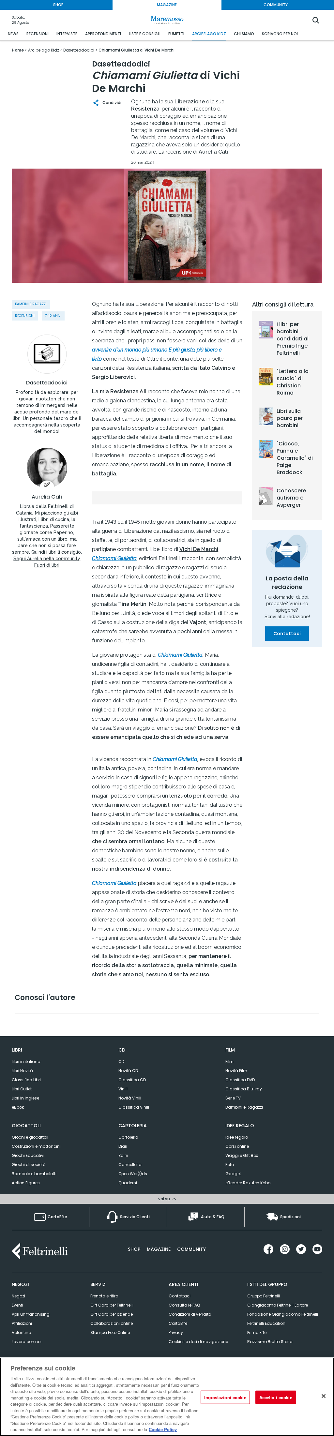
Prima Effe (256, 1332)
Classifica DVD (240, 1080)
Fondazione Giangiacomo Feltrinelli (282, 1314)
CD (121, 1061)
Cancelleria (130, 1164)
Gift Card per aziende (111, 1314)
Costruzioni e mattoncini (36, 1146)
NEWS (13, 34)
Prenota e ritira (104, 1296)
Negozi (18, 1296)
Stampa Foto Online (110, 1332)
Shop (134, 1249)
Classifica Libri (26, 1080)
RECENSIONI (37, 34)
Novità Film (236, 1070)
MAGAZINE (167, 4)
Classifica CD (132, 1080)
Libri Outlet (22, 1089)
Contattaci (287, 633)
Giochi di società (29, 1164)
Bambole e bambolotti (34, 1173)
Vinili (123, 1089)
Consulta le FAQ (184, 1305)
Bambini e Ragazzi (244, 1107)
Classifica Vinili (133, 1107)
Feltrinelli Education (266, 1323)
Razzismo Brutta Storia (270, 1341)
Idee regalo (236, 1137)
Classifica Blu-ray (243, 1089)
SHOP (58, 4)
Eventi (17, 1305)
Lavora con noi (26, 1341)
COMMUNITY (276, 4)
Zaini (123, 1155)
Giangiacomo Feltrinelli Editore (277, 1305)
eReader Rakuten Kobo (247, 1183)
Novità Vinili (129, 1098)
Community (191, 1249)
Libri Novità (22, 1070)
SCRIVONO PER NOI (280, 34)
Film (229, 1061)
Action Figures (26, 1183)
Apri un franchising (31, 1314)
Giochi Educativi (28, 1155)
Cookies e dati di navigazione (198, 1341)
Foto (229, 1164)
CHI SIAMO (244, 34)
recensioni (25, 315)
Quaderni (127, 1183)
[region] (167, 1396)
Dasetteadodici (47, 382)
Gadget (233, 1173)
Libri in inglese (25, 1098)
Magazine (159, 1249)
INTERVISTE (66, 34)
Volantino (21, 1332)
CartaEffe (178, 1323)
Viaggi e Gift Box (241, 1155)
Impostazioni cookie (225, 1397)
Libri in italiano (26, 1061)
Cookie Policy (163, 1429)
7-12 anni (53, 315)
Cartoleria (128, 1137)
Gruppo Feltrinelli (263, 1296)
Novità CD (128, 1070)
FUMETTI (176, 34)
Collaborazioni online (111, 1323)
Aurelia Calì (47, 497)
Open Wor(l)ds (132, 1173)
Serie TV (233, 1098)
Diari (122, 1146)
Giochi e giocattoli (30, 1137)
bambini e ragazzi (31, 304)
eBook (18, 1107)
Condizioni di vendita (190, 1314)
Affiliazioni (22, 1323)
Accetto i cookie (275, 1397)
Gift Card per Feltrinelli (111, 1305)
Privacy (176, 1332)
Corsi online (237, 1146)
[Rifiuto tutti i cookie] (323, 1396)
